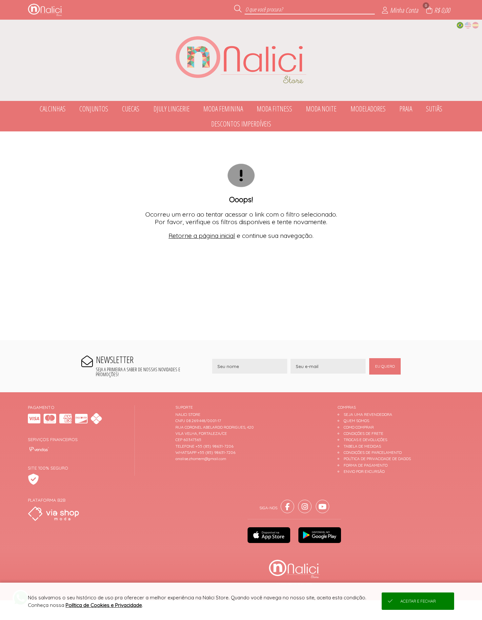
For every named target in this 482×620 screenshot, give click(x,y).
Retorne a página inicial (202, 236)
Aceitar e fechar (418, 601)
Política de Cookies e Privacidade (104, 605)
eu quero (385, 366)
